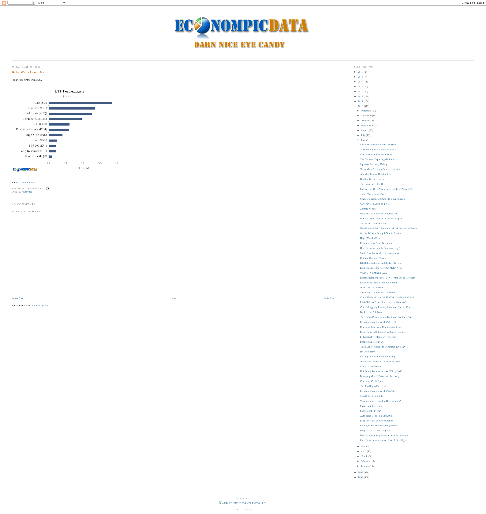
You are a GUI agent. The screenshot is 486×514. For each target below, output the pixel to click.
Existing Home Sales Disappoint (376, 243)
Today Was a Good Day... (29, 72)
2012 (361, 96)
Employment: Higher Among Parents (379, 425)
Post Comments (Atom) (37, 305)
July (363, 135)
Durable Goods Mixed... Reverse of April (381, 218)
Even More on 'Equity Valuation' (377, 420)
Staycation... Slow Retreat (373, 223)
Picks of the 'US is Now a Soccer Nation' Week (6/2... (386, 189)
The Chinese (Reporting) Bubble (377, 159)
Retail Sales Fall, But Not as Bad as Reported (383, 332)
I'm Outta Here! (368, 351)
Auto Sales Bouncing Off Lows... (377, 415)
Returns (27, 192)
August (365, 130)
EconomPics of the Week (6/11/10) (378, 322)
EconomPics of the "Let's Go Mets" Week (381, 267)
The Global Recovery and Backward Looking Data (386, 317)
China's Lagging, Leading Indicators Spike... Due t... (386, 307)
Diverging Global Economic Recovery (380, 376)
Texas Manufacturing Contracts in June (380, 169)
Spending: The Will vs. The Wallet (378, 292)
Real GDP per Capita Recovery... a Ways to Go (383, 302)
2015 (361, 91)
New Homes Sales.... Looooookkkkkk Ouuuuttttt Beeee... (389, 228)
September (366, 125)
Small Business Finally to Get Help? (378, 144)
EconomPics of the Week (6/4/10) (377, 391)
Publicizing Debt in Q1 (372, 341)
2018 (361, 76)
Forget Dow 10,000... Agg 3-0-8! (376, 430)
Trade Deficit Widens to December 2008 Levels (384, 346)
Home (173, 298)
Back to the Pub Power (371, 312)
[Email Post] (47, 189)
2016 (361, 86)
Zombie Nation (368, 208)
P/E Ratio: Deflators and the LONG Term (381, 262)
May (363, 446)
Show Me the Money (371, 410)
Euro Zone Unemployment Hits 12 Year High (383, 440)
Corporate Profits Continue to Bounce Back (382, 198)
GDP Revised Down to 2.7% (374, 203)
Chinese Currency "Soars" (373, 258)
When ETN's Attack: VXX (373, 272)
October (365, 120)
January (365, 466)
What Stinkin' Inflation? (372, 287)
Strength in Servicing (371, 405)
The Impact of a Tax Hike (373, 184)
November (366, 115)
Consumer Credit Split (371, 381)
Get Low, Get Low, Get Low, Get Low (379, 213)
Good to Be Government (372, 179)
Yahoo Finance (27, 182)
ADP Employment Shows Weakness (378, 149)
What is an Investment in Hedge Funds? (380, 401)
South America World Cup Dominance (379, 253)
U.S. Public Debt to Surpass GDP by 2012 (381, 371)
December (366, 110)
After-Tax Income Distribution (375, 174)
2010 (361, 106)
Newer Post (17, 298)
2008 (361, 477)
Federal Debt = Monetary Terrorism (378, 336)
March (364, 456)
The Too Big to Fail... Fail (373, 386)
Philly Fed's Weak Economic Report (378, 282)
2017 (361, 81)
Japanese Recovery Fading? (374, 164)
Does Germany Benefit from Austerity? (380, 248)
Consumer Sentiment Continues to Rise (380, 327)
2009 (361, 472)
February (366, 461)
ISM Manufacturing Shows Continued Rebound (384, 435)
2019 (361, 71)
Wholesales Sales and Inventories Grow (380, 361)
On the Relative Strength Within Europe (380, 233)
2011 (361, 101)
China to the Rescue (370, 366)
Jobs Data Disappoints (371, 396)
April (364, 451)
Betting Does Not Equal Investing (377, 356)
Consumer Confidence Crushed (376, 154)
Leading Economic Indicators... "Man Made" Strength (387, 277)
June (363, 140)
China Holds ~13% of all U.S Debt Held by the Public (387, 297)
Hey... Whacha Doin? (371, 238)
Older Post (329, 298)
